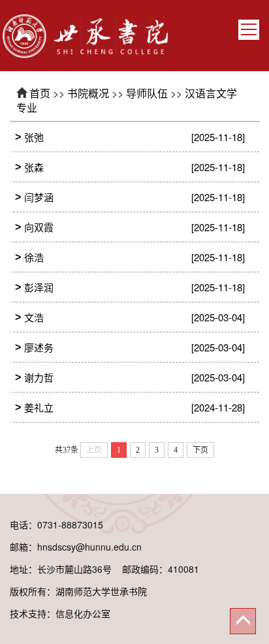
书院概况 (88, 93)
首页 (39, 93)
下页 (200, 450)
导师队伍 (147, 93)
